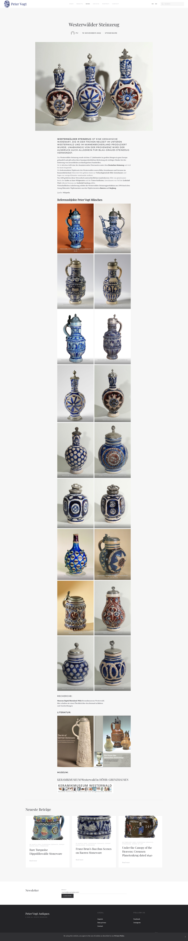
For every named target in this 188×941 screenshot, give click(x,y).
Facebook (136, 919)
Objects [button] (79, 4)
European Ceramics (50, 844)
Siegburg (112, 188)
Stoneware (111, 33)
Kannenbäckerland (98, 144)
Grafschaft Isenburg (83, 183)
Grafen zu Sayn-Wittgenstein (75, 180)
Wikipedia (66, 192)
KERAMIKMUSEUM (69, 779)
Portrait (105, 4)
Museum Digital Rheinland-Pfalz (69, 701)
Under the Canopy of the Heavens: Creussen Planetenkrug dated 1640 (137, 851)
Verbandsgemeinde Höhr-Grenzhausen (109, 173)
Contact (115, 4)
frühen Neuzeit (96, 142)
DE (153, 4)
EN (156, 4)
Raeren (103, 188)
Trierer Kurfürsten (97, 180)
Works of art (137, 844)
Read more (33, 861)
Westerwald (65, 144)
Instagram (137, 922)
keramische (110, 139)
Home (71, 4)
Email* (63, 889)
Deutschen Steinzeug (116, 165)
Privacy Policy (119, 936)
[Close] (185, 936)
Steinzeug (122, 150)
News (88, 4)
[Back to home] (15, 4)
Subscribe (67, 896)
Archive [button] (96, 4)
